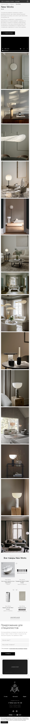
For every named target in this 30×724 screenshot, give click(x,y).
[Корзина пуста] (28, 1)
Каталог (15, 696)
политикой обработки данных (7, 719)
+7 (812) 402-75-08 (15, 703)
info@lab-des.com (15, 700)
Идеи (24, 696)
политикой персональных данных (18, 648)
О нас (5, 696)
